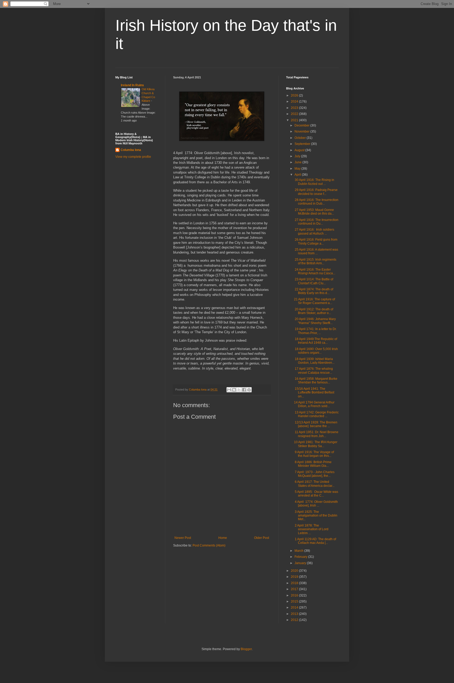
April (298, 174)
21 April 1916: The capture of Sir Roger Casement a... (314, 301)
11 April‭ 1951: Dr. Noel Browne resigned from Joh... (316, 434)
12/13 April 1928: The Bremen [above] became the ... (315, 424)
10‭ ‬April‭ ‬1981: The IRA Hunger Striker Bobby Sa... (315, 444)
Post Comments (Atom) (209, 545)
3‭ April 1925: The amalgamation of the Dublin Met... (315, 515)
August (300, 150)
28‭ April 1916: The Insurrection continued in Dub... (316, 201)
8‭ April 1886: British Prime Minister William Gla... (313, 464)
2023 (295, 108)
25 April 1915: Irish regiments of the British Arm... (315, 261)
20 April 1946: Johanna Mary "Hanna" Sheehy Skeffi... (315, 321)
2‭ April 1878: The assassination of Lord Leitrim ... (311, 529)
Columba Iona (131, 150)
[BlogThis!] (234, 389)
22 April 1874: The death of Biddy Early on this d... (313, 291)
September (303, 144)
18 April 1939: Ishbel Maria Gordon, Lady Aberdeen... (314, 361)
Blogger (246, 649)
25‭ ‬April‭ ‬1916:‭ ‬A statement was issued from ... (316, 251)
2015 (295, 601)
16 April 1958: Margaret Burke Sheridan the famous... (315, 380)
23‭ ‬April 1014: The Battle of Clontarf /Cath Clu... (313, 281)
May (298, 168)
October (301, 138)
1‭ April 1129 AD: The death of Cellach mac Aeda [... (315, 541)
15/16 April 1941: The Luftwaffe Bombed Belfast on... (314, 392)
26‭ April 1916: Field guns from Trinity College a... (315, 241)
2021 (295, 120)
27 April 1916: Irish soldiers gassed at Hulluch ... (314, 231)
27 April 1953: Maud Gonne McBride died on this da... (314, 211)
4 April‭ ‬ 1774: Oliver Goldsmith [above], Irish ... (316, 503)
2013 (295, 614)
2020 (295, 571)
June (298, 162)
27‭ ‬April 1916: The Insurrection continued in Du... (316, 221)
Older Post (261, 538)
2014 (295, 607)
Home (222, 538)
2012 (295, 620)
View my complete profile (133, 157)
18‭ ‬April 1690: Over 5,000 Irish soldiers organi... (316, 351)
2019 (295, 577)
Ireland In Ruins (132, 85)
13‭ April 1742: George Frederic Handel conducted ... (316, 414)
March (299, 551)
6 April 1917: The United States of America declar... (314, 483)
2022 (295, 114)
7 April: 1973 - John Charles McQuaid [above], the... (314, 474)
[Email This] (229, 389)
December (302, 125)
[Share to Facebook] (244, 389)
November (302, 131)
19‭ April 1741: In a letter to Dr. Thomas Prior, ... (315, 331)
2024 (295, 101)
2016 (295, 595)
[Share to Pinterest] (249, 389)
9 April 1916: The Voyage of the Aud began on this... (314, 454)
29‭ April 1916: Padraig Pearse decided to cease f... (316, 191)
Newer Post (182, 538)
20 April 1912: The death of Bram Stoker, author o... (313, 311)
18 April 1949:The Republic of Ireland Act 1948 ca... (315, 341)
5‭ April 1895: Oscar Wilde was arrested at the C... (316, 493)
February (301, 557)
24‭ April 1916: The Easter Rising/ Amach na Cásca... (314, 271)
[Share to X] (239, 389)
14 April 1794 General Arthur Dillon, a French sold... (314, 404)
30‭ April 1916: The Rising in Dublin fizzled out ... (314, 181)
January (301, 563)
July (298, 156)
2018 (295, 583)
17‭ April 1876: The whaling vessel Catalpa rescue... (313, 370)
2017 (295, 589)
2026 (295, 95)
